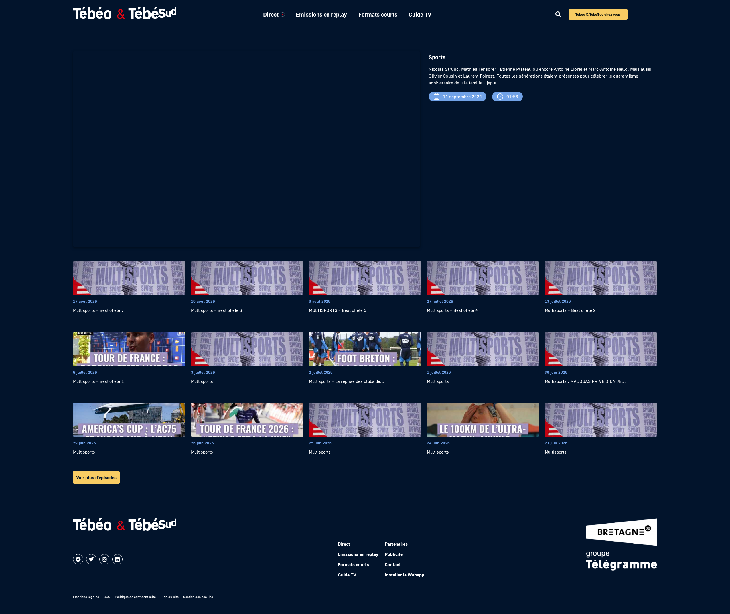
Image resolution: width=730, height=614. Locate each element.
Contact (393, 564)
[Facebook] (78, 559)
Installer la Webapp (404, 575)
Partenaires (396, 544)
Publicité (394, 554)
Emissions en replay (321, 14)
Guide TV (420, 14)
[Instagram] (104, 559)
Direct (271, 14)
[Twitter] (91, 559)
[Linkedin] (117, 559)
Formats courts (377, 14)
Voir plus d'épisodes (96, 477)
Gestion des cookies (198, 597)
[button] (558, 14)
